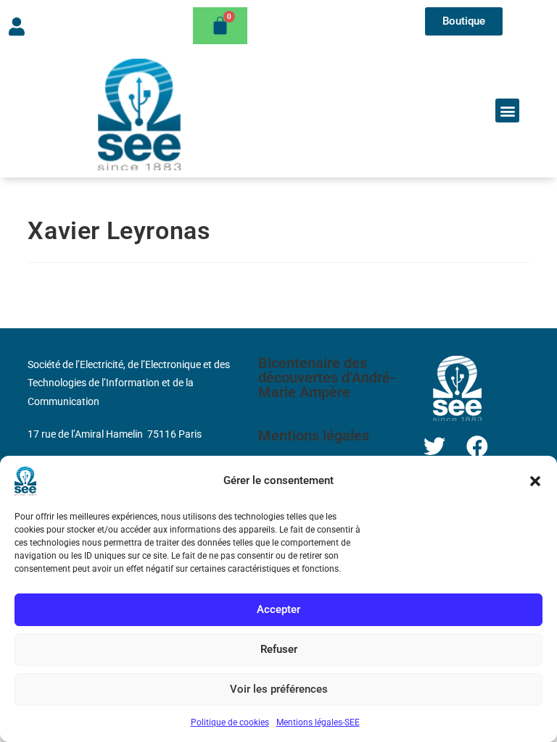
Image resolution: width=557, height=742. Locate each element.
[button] (535, 481)
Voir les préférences (279, 689)
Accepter (278, 609)
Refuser (278, 649)
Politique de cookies (230, 722)
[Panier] (220, 25)
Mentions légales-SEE (318, 722)
